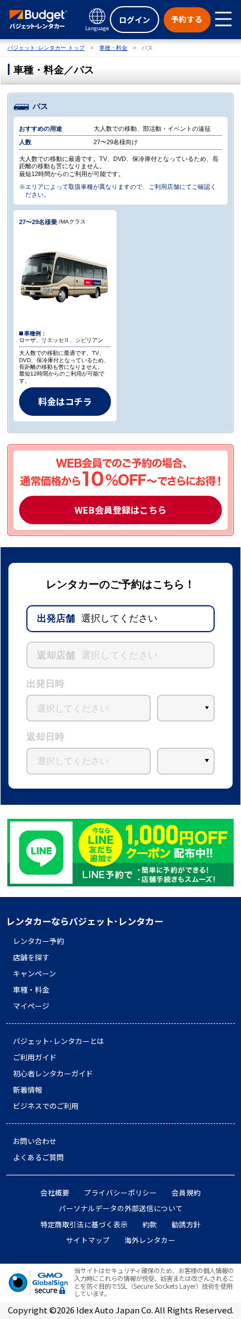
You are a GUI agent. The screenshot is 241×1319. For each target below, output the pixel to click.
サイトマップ (88, 1240)
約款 (149, 1224)
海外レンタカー (149, 1240)
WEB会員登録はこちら (120, 509)
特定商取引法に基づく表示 (84, 1224)
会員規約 (186, 1192)
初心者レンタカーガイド (53, 1073)
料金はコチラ (65, 401)
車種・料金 (113, 48)
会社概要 (54, 1192)
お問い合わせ (35, 1141)
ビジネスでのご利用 (45, 1106)
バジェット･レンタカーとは (58, 1041)
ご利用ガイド (35, 1057)
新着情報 (27, 1089)
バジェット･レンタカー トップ (46, 48)
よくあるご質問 (38, 1157)
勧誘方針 (186, 1224)
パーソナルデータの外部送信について (121, 1208)
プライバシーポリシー (120, 1192)
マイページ (31, 1006)
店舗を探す (31, 957)
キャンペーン (34, 973)
